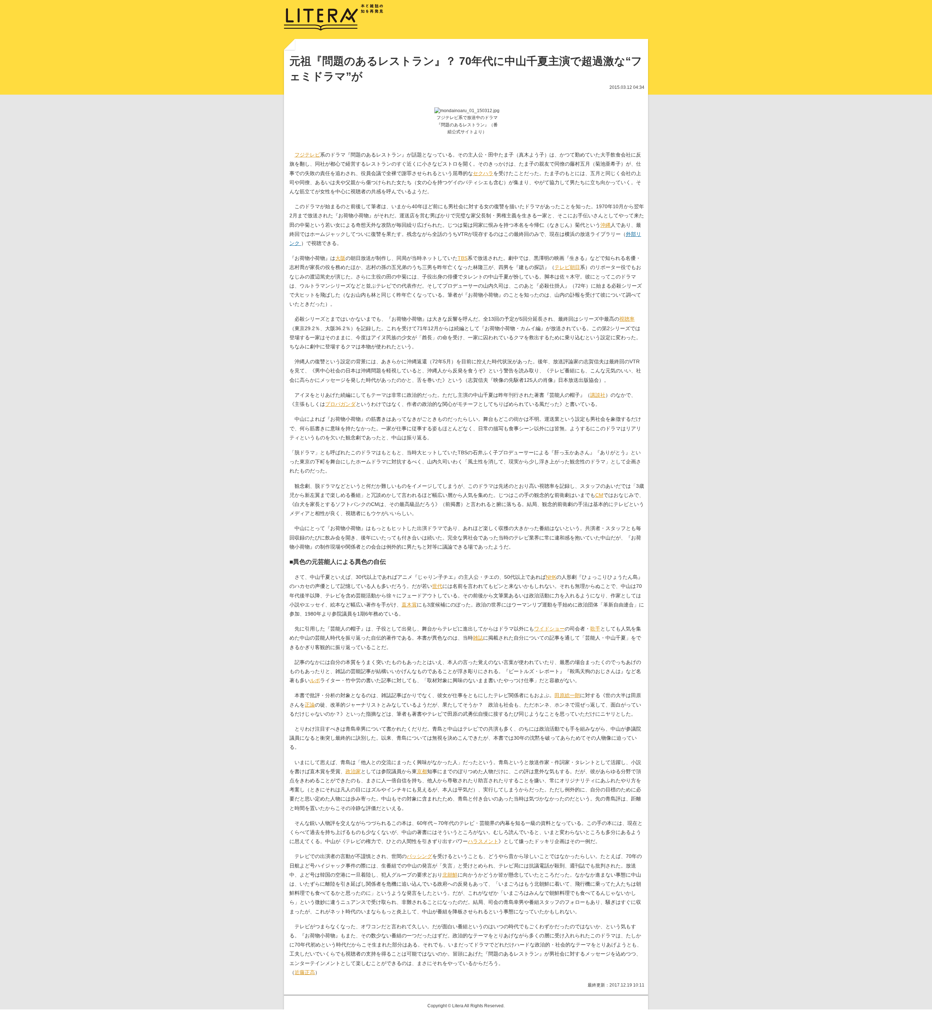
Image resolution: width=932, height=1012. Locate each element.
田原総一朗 (567, 695)
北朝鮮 (450, 875)
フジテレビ (307, 155)
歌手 (595, 629)
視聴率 (627, 319)
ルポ (315, 680)
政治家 (353, 771)
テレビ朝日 (567, 267)
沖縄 (605, 225)
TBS (462, 258)
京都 (422, 771)
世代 (437, 586)
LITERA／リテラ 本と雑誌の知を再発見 (333, 17)
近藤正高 (305, 972)
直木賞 (409, 605)
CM (599, 495)
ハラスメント (483, 841)
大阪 (340, 258)
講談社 (597, 395)
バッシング (419, 856)
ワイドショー (549, 629)
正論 (310, 705)
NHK (551, 577)
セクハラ (483, 173)
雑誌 (478, 638)
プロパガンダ (340, 404)
